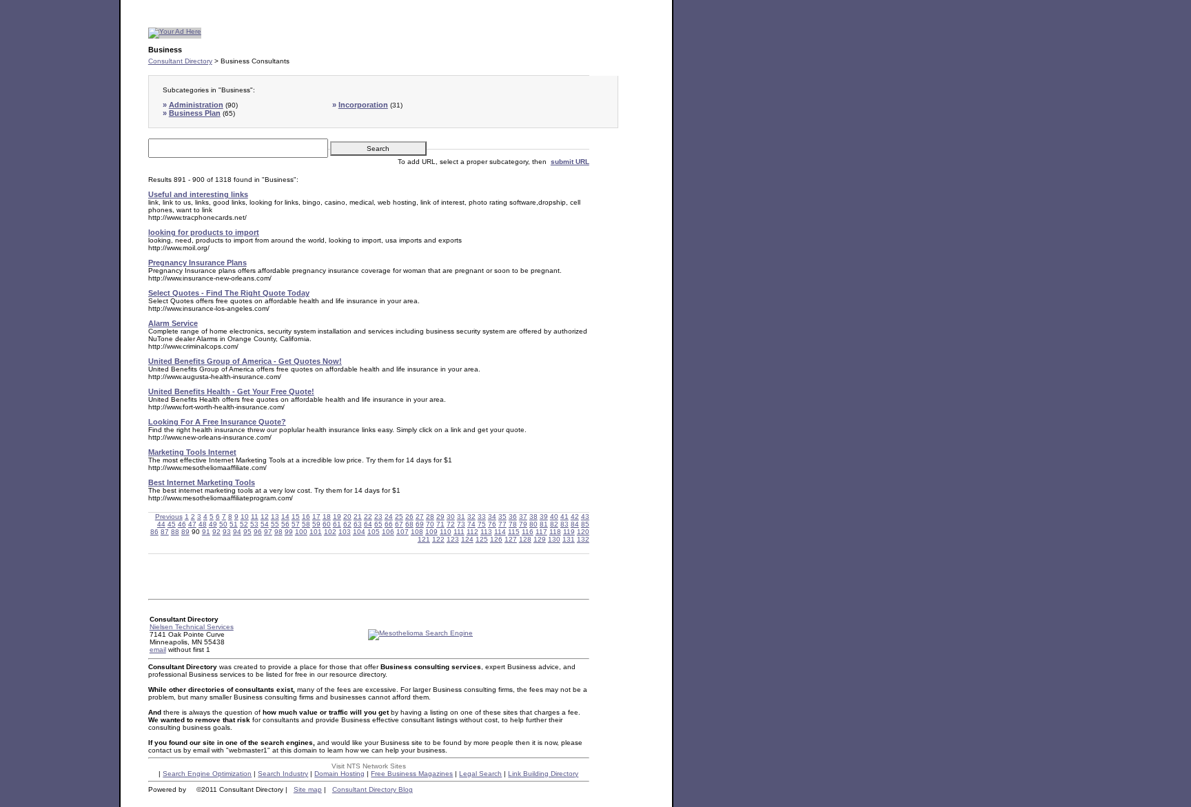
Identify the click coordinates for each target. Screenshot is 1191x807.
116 (527, 531)
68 (409, 524)
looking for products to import (203, 232)
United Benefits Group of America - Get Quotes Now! (245, 361)
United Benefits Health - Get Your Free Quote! (231, 391)
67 (399, 524)
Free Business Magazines (412, 773)
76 (492, 524)
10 (245, 516)
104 (359, 531)
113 (486, 531)
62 (347, 524)
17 (316, 516)
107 (402, 531)
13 (275, 516)
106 (388, 531)
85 (585, 524)
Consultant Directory (180, 61)
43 (585, 516)
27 (420, 516)
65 (378, 524)
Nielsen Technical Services (192, 627)
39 (544, 516)
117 (541, 531)
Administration (196, 105)
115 (514, 531)
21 (358, 516)
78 (513, 524)
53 (254, 524)
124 (467, 539)
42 (575, 516)
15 (296, 516)
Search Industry (283, 773)
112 (472, 531)
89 (185, 531)
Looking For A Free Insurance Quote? (217, 422)
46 (182, 524)
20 (347, 516)
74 (471, 524)
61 (337, 524)
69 (420, 524)
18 (327, 516)
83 (564, 524)
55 (275, 524)
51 (234, 524)
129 (539, 539)
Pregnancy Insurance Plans (197, 262)
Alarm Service (173, 323)
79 (523, 524)
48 (202, 524)
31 (461, 516)
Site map (308, 789)
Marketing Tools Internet (192, 452)
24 (389, 516)
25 (399, 516)
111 (459, 531)
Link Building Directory (543, 773)
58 (306, 524)
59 (316, 524)
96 (258, 531)
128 (525, 539)
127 (511, 539)
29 (440, 516)
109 (431, 531)
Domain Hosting (339, 773)
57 (296, 524)
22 (368, 516)
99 (289, 531)
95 (247, 531)
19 (337, 516)
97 (268, 531)
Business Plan (195, 113)
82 (554, 524)
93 (227, 531)
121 (424, 539)
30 (451, 516)
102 (330, 531)
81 (544, 524)
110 (445, 531)
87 (165, 531)
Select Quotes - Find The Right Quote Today (228, 293)
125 (482, 539)
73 (461, 524)
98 (278, 531)
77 (502, 524)
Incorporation (363, 105)
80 (533, 524)
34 (492, 516)
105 (373, 531)
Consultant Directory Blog (372, 789)
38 (533, 516)
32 (471, 516)
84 (575, 524)
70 (430, 524)
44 (161, 524)
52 (244, 524)
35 (502, 516)
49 (213, 524)
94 (237, 531)
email (158, 649)
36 (513, 516)
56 (285, 524)
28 (430, 516)
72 (451, 524)
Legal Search (480, 773)
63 (358, 524)
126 (496, 539)
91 (206, 531)
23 (378, 516)
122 (438, 539)
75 (482, 524)
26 (409, 516)
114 (500, 531)
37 (523, 516)
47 (192, 524)
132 (583, 539)
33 (482, 516)
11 (254, 516)
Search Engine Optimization (207, 773)
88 (175, 531)
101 (315, 531)
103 (344, 531)
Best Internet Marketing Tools (201, 482)
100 (301, 531)
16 (306, 516)
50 (223, 524)
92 (216, 531)
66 (389, 524)
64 (368, 524)
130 (554, 539)
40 (554, 516)
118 (555, 531)
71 (440, 524)
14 (285, 516)
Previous (169, 516)
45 (171, 524)
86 (154, 531)
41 (564, 516)
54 (265, 524)
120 (583, 531)
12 (265, 516)
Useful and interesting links (198, 194)
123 (453, 539)
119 (569, 531)
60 (327, 524)
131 (568, 539)
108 (417, 531)
